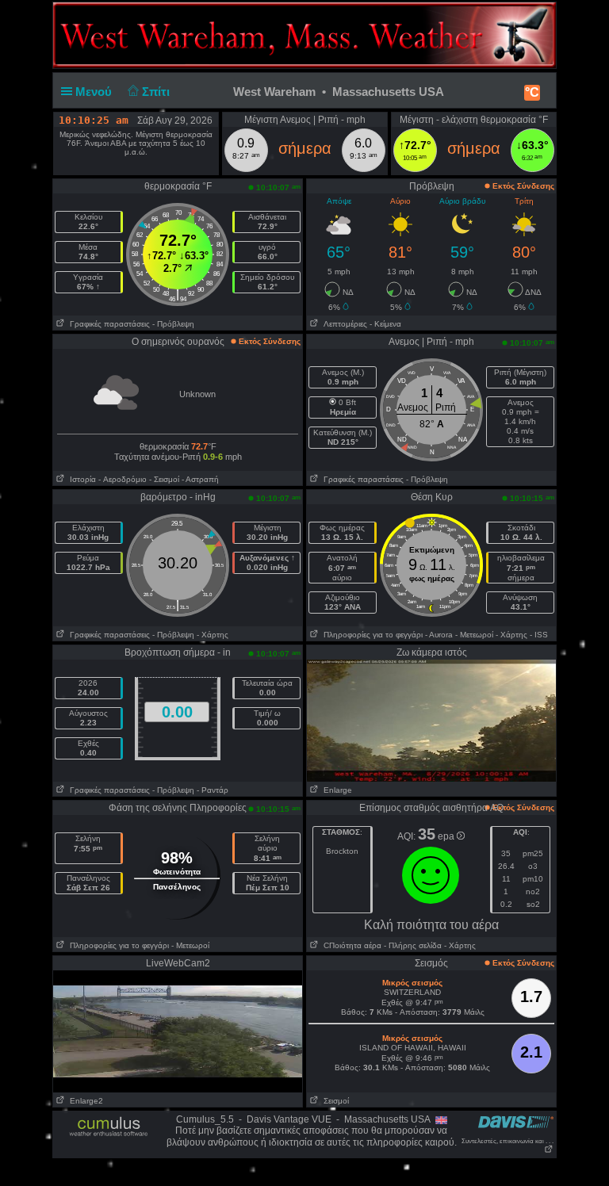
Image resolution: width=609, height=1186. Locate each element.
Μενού (95, 91)
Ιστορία (80, 479)
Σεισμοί (334, 1100)
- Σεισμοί (164, 479)
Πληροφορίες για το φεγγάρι (371, 634)
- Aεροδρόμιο (122, 479)
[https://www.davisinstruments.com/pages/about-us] (515, 1121)
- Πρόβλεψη (173, 323)
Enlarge (335, 790)
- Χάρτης (212, 634)
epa (447, 836)
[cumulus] (109, 1127)
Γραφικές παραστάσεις (107, 323)
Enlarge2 (84, 1100)
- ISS (539, 634)
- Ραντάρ (212, 790)
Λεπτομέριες (343, 323)
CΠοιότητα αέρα (350, 945)
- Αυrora (439, 634)
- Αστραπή (200, 479)
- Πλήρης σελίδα (413, 945)
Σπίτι (157, 91)
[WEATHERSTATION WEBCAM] (431, 719)
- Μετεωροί (474, 634)
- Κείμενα (385, 323)
